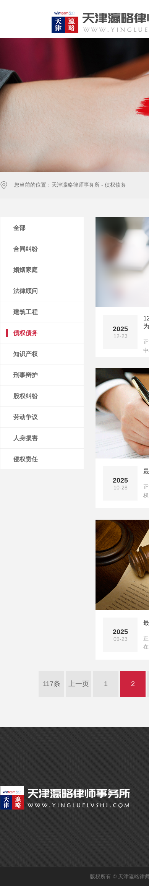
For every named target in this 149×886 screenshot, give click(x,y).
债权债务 (115, 185)
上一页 (78, 684)
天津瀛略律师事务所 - (77, 185)
